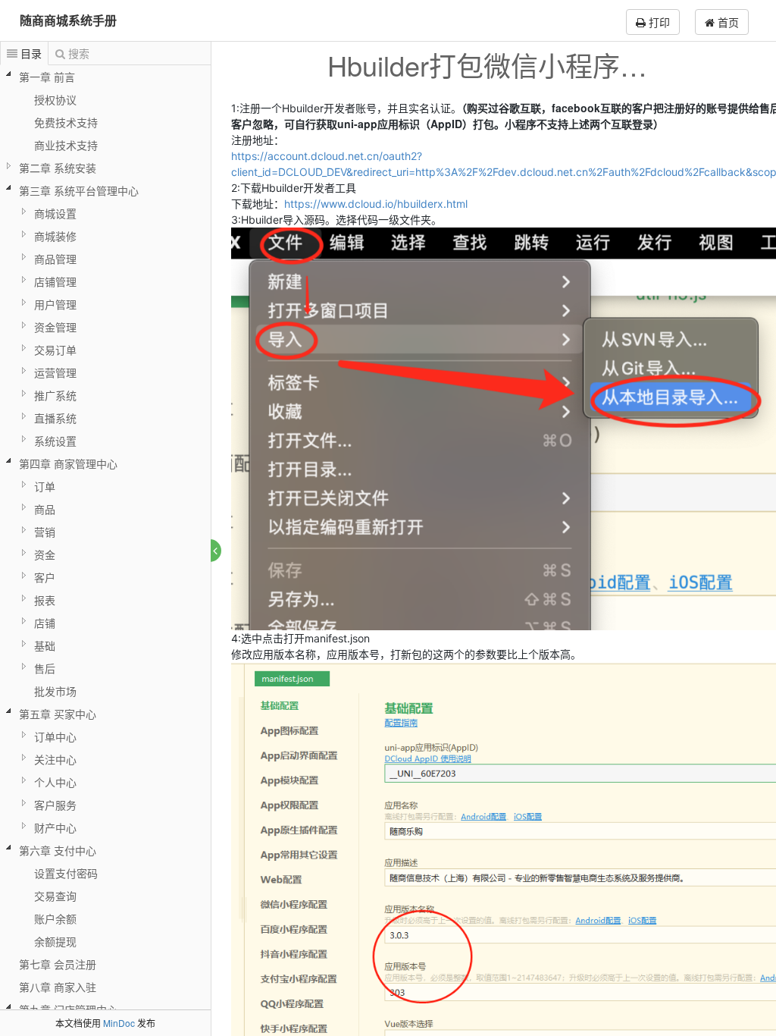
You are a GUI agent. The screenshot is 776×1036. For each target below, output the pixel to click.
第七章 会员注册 (57, 964)
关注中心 (55, 759)
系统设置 (55, 440)
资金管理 (55, 326)
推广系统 (55, 395)
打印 (658, 22)
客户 (44, 577)
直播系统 (55, 417)
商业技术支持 (66, 144)
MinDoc (119, 1022)
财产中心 (55, 827)
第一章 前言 (47, 76)
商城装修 (55, 235)
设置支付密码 (66, 873)
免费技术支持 (66, 122)
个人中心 (55, 782)
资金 (44, 554)
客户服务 (55, 804)
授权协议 (55, 99)
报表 (44, 599)
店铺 (44, 622)
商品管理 (55, 258)
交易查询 (55, 895)
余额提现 (55, 941)
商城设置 (55, 213)
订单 (44, 486)
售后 (44, 668)
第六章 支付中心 (57, 850)
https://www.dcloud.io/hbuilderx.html (376, 203)
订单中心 (55, 736)
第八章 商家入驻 (57, 986)
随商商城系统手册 (68, 20)
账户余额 (55, 918)
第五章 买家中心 (57, 713)
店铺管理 (55, 281)
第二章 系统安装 (57, 167)
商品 (44, 508)
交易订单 (55, 349)
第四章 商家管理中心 (68, 463)
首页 (727, 22)
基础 (44, 645)
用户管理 (55, 304)
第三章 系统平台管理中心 (79, 190)
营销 (44, 531)
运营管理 (55, 372)
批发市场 (55, 691)
